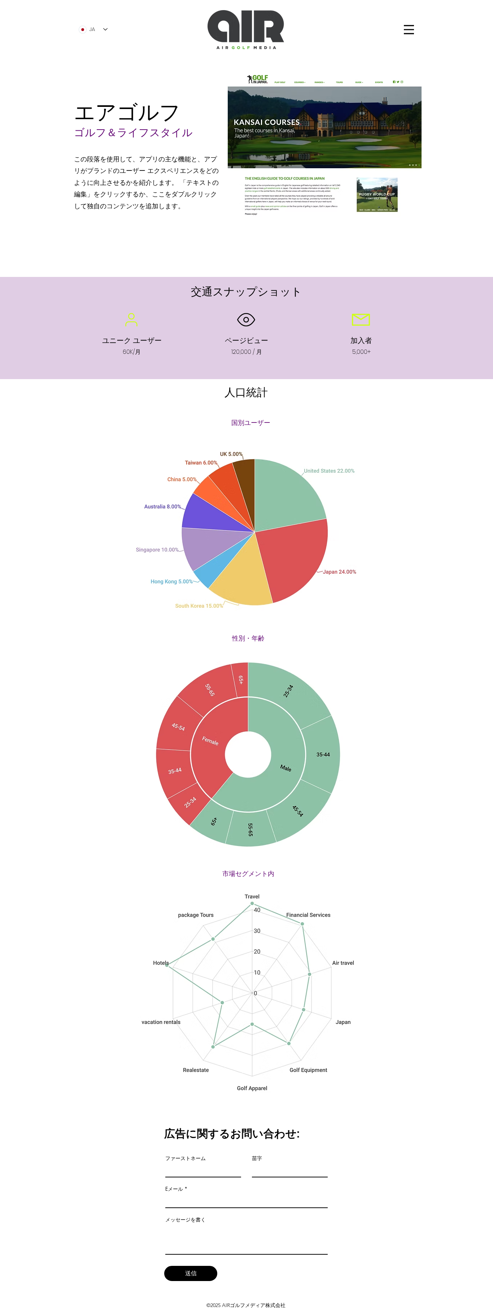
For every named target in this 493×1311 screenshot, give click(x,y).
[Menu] (409, 29)
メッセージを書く (185, 1219)
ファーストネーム (185, 1158)
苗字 (257, 1158)
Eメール (174, 1188)
